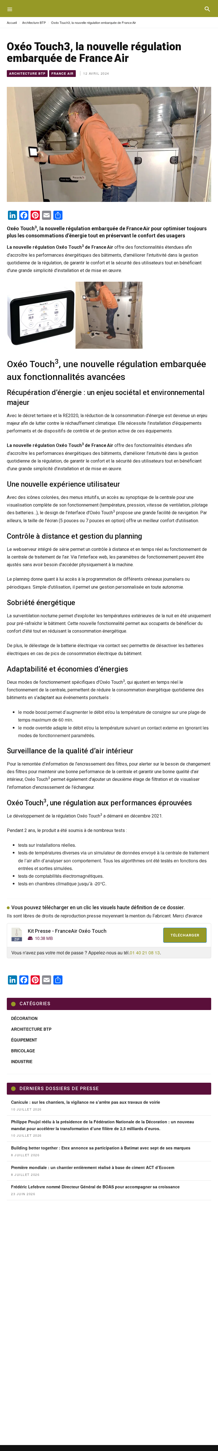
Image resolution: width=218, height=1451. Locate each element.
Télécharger (185, 935)
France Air (62, 73)
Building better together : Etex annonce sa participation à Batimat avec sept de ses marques (100, 1148)
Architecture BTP (34, 22)
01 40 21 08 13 (145, 952)
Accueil (12, 22)
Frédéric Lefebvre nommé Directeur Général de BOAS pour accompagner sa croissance (95, 1186)
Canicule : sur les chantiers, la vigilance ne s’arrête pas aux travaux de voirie (85, 1102)
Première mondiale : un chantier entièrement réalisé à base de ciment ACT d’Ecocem (92, 1167)
